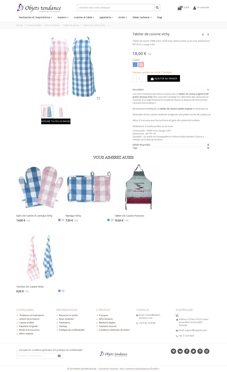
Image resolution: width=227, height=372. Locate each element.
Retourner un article (68, 315)
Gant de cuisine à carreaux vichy (34, 215)
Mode (121, 17)
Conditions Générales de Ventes (114, 329)
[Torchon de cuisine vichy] (40, 258)
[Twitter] (193, 351)
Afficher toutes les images (55, 121)
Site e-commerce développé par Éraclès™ (139, 368)
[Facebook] (186, 351)
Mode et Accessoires (29, 329)
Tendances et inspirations (34, 17)
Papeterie (105, 17)
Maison (61, 17)
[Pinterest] (200, 351)
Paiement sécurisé (107, 326)
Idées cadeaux (141, 17)
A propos (103, 315)
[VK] (180, 351)
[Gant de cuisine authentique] (202, 34)
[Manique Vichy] (89, 187)
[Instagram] (206, 351)
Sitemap (63, 326)
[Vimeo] (173, 351)
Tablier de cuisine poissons (129, 215)
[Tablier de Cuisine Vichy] (98, 98)
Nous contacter (66, 319)
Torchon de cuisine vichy (30, 286)
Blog (159, 17)
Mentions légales (107, 322)
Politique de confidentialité (71, 329)
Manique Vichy (73, 215)
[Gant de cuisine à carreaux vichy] (208, 34)
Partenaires (64, 322)
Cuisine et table (83, 17)
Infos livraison (106, 319)
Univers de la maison (29, 319)
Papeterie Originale (28, 326)
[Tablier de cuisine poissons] (138, 187)
